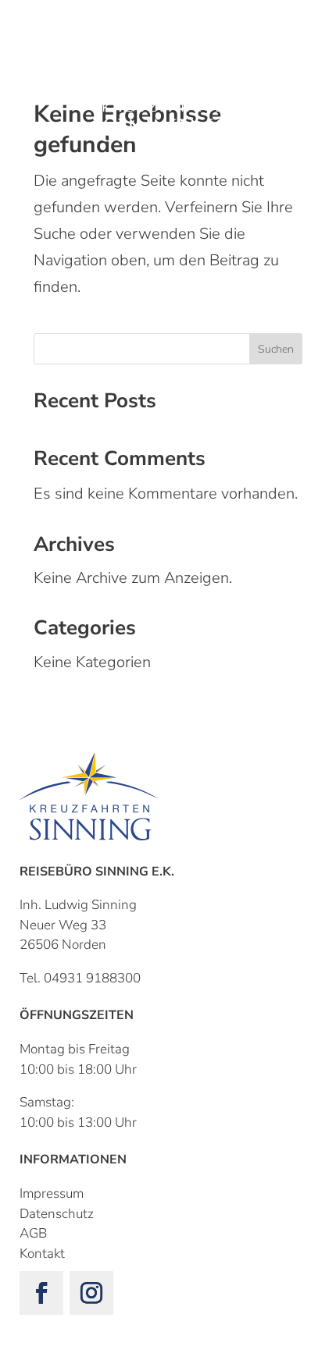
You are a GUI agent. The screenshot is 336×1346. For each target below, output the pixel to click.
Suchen (276, 349)
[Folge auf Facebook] (41, 1293)
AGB (33, 1233)
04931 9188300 (92, 978)
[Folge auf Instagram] (91, 1293)
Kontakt (42, 1254)
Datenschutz (57, 1214)
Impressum (52, 1193)
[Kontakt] (42, 39)
